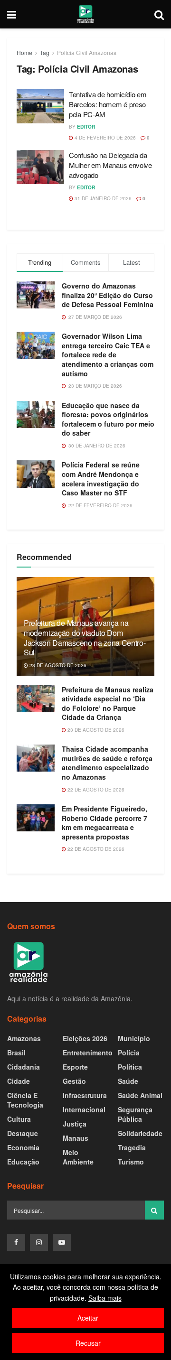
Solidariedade (140, 1133)
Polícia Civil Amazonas (86, 52)
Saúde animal (140, 1095)
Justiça (74, 1123)
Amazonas (24, 1038)
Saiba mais (105, 1298)
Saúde (128, 1081)
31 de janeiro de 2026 (102, 198)
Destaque (22, 1133)
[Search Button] (154, 1210)
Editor (86, 126)
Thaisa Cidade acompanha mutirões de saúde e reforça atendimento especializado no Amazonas (107, 763)
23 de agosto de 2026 (57, 665)
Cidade (18, 1081)
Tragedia (132, 1147)
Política (130, 1066)
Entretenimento (88, 1052)
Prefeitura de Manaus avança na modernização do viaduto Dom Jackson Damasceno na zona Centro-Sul (84, 637)
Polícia (129, 1052)
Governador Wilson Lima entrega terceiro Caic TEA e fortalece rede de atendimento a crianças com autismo (107, 354)
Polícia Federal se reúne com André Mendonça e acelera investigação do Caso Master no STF (101, 478)
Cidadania (23, 1066)
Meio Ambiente (78, 1156)
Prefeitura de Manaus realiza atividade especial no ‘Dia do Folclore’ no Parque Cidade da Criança (107, 703)
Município (134, 1038)
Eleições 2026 (85, 1038)
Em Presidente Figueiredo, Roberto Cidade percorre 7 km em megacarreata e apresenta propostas (104, 822)
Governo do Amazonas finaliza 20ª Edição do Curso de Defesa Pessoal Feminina (107, 295)
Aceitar (87, 1318)
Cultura (19, 1119)
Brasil (16, 1052)
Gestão (74, 1081)
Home (24, 52)
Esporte (75, 1066)
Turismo (131, 1161)
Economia (23, 1147)
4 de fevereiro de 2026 (104, 137)
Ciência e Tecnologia (25, 1099)
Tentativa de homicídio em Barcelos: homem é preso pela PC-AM (108, 104)
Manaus (75, 1138)
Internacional (84, 1109)
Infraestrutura (85, 1095)
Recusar (88, 1343)
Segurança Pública (135, 1114)
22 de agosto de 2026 (95, 789)
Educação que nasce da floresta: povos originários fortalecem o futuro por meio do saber (108, 419)
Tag (44, 52)
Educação (23, 1161)
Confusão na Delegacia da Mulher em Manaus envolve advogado (110, 165)
